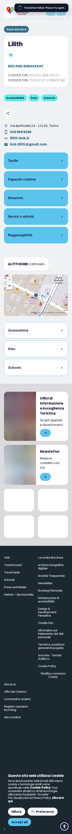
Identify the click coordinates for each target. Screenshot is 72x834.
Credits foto (45, 623)
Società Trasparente (51, 576)
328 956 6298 (20, 132)
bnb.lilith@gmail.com (28, 144)
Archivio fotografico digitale (51, 566)
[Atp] (19, 500)
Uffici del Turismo (15, 692)
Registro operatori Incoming (16, 708)
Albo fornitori (12, 717)
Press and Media (15, 587)
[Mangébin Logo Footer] (53, 500)
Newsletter (45, 583)
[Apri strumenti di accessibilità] (64, 826)
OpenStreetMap (46, 312)
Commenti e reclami (17, 699)
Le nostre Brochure (50, 557)
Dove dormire (16, 29)
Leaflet (33, 312)
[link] (19, 734)
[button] (36, 295)
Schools (9, 580)
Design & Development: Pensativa (47, 612)
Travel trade (12, 572)
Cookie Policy (40, 787)
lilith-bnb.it (19, 138)
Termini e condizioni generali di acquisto (51, 646)
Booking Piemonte (50, 590)
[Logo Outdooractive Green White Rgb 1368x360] (53, 526)
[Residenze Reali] (19, 526)
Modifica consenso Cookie (53, 675)
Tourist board (13, 565)
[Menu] (61, 11)
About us (10, 684)
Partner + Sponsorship (19, 594)
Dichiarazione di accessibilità (48, 599)
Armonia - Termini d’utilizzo (49, 657)
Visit (7, 557)
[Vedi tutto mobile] (45, 433)
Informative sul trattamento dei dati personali (50, 633)
